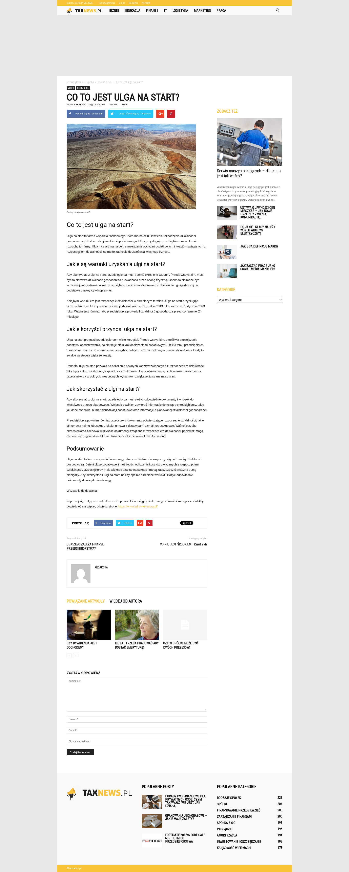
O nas (122, 2)
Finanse (152, 10)
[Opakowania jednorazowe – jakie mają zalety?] (152, 821)
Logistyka (180, 10)
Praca (221, 10)
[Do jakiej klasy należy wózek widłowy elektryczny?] (227, 232)
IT (165, 10)
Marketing (202, 10)
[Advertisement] (174, 45)
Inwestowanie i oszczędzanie (239, 842)
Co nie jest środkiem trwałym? (183, 544)
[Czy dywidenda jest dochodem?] (89, 625)
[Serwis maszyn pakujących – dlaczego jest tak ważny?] (249, 142)
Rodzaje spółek (229, 798)
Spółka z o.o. (83, 87)
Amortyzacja (227, 835)
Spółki (71, 87)
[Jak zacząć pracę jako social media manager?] (227, 271)
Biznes (114, 10)
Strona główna (107, 2)
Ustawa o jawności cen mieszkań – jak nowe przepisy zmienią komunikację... (257, 212)
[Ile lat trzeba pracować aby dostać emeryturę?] (137, 625)
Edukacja (132, 10)
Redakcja (79, 104)
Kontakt (146, 2)
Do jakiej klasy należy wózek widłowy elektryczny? (257, 230)
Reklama (133, 2)
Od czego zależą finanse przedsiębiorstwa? (85, 546)
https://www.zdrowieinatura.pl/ (138, 506)
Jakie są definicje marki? (259, 246)
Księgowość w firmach (234, 848)
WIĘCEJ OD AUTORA (125, 601)
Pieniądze (224, 829)
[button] (277, 10)
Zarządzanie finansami (234, 817)
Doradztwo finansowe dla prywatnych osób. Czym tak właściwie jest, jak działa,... (185, 801)
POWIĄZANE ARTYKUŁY (86, 601)
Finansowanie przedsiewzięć (238, 810)
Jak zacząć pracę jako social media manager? (257, 267)
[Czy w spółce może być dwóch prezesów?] (185, 625)
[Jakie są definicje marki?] (227, 252)
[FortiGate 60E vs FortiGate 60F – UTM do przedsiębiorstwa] (152, 840)
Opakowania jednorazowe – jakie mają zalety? (186, 817)
